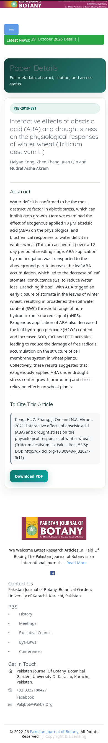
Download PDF (29, 476)
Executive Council (35, 632)
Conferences (30, 651)
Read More (76, 562)
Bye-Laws (27, 642)
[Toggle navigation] (11, 29)
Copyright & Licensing (65, 736)
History (25, 614)
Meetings (28, 623)
